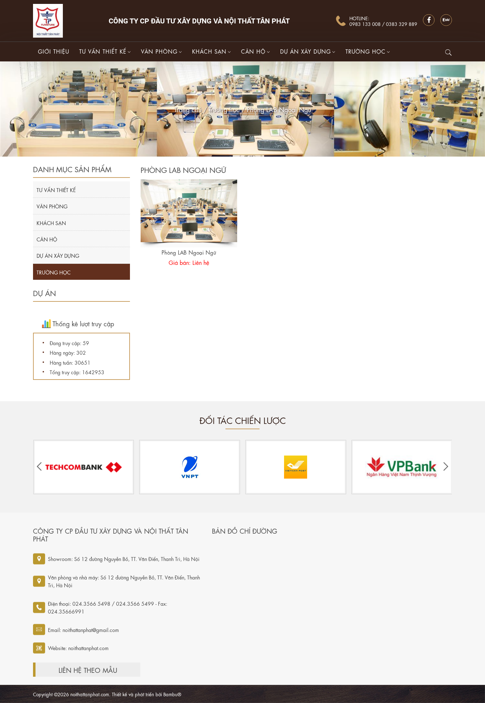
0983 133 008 (365, 24)
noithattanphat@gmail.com (90, 629)
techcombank (83, 467)
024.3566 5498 (91, 603)
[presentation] (39, 467)
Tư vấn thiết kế (102, 51)
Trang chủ (188, 109)
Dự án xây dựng (305, 51)
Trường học (365, 51)
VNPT (189, 467)
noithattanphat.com (88, 647)
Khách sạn (209, 51)
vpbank (401, 467)
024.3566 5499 (135, 603)
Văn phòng (159, 51)
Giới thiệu (53, 51)
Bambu (170, 694)
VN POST (295, 467)
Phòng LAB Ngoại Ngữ (279, 109)
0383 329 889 (401, 24)
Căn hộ (253, 51)
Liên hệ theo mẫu (88, 669)
